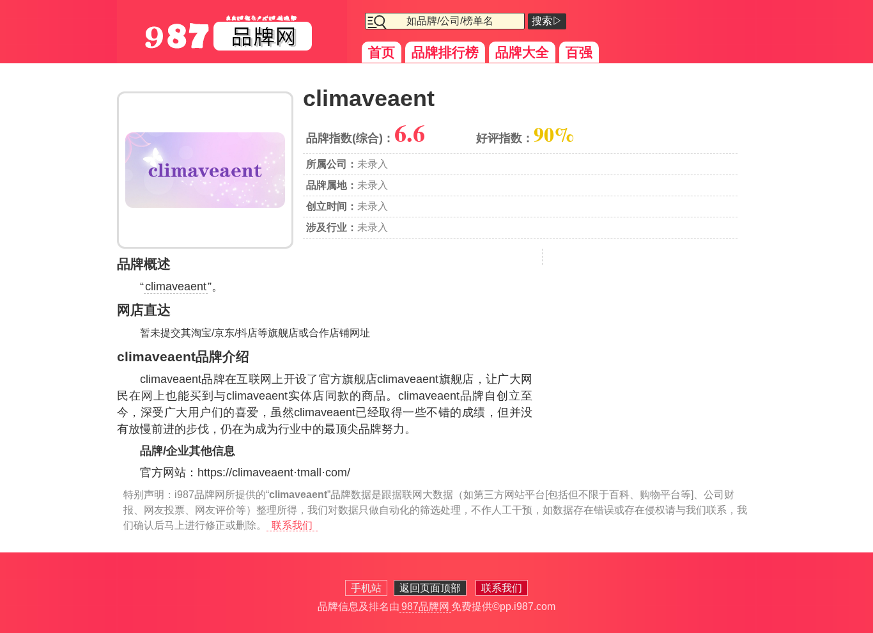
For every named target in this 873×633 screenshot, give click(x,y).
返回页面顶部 (430, 587)
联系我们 (292, 525)
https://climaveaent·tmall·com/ (273, 472)
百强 (579, 52)
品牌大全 (522, 52)
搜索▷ (547, 20)
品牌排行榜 (445, 52)
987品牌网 (425, 606)
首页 (381, 52)
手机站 (366, 587)
